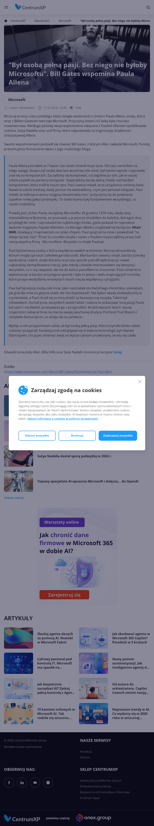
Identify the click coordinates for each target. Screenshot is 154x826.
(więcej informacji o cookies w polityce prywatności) (62, 418)
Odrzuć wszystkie (37, 435)
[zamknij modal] (139, 382)
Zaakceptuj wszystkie (118, 435)
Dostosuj (77, 435)
